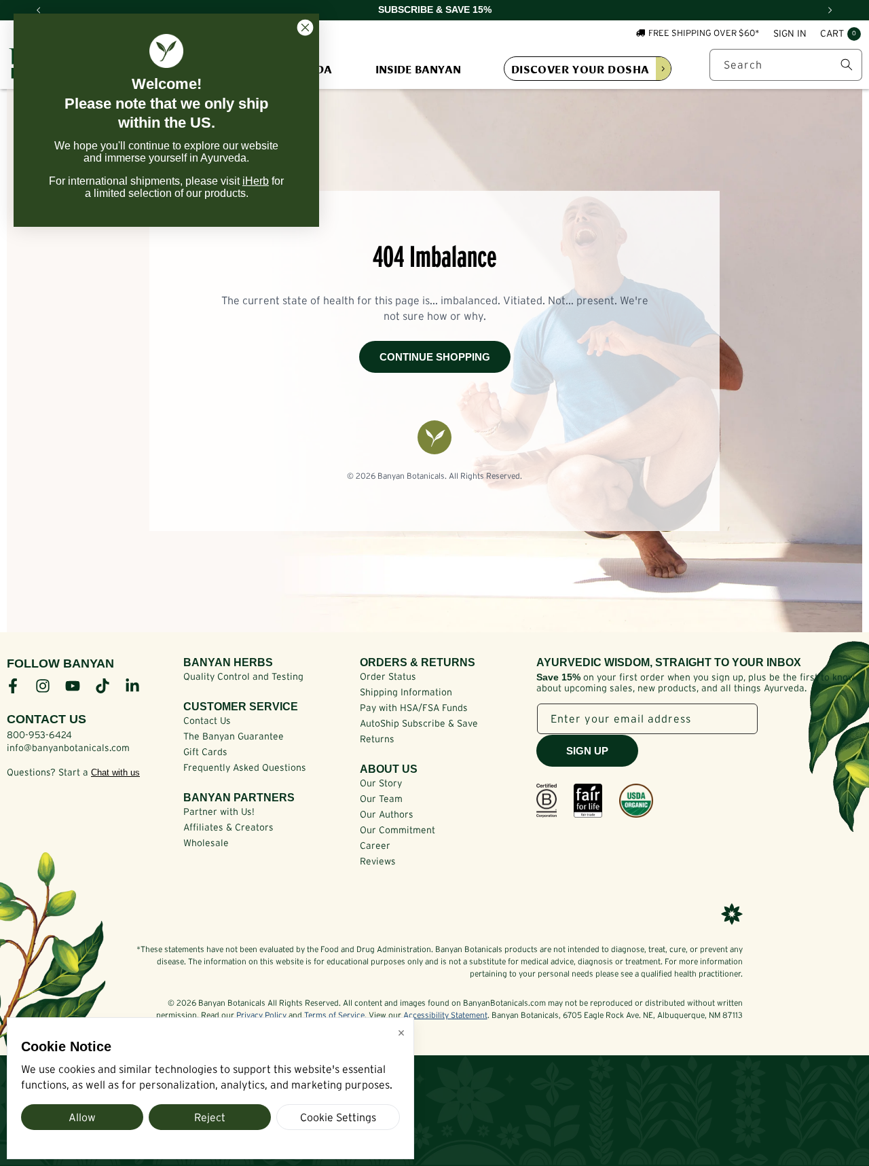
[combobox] (786, 65)
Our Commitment (397, 829)
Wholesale (206, 842)
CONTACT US (46, 719)
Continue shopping (435, 357)
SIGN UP (587, 751)
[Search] (847, 64)
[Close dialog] (305, 27)
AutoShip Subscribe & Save (419, 723)
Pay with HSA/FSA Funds (414, 707)
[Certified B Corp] (546, 801)
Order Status (388, 676)
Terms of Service (334, 1014)
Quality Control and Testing (243, 676)
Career (375, 845)
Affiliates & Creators (228, 827)
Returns (377, 738)
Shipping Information (406, 692)
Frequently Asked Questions (244, 767)
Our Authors (386, 814)
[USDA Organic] (636, 801)
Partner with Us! (219, 811)
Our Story (381, 783)
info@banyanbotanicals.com (68, 747)
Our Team (381, 798)
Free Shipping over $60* (704, 33)
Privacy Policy (261, 1014)
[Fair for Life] (588, 801)
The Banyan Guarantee (233, 736)
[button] (840, 34)
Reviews (378, 861)
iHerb (255, 181)
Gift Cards (205, 751)
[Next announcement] (830, 10)
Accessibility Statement (445, 1014)
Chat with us (115, 772)
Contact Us (207, 720)
